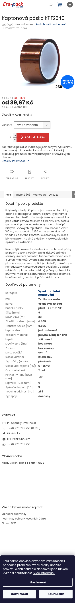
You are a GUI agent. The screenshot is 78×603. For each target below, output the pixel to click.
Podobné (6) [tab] (22, 195)
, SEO (13, 523)
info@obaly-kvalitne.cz (21, 423)
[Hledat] (50, 4)
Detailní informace (14, 161)
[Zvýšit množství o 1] (15, 135)
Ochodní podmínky (14, 514)
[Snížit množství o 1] (15, 139)
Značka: (16, 28)
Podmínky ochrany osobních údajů (24, 518)
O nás (5, 523)
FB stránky (13, 433)
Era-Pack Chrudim (18, 439)
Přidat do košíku (35, 137)
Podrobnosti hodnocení (50, 24)
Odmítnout (19, 594)
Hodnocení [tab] (39, 195)
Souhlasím (56, 594)
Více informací (44, 573)
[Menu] (69, 4)
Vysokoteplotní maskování (49, 293)
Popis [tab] (8, 195)
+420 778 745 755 (18, 444)
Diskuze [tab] (53, 195)
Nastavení (38, 582)
